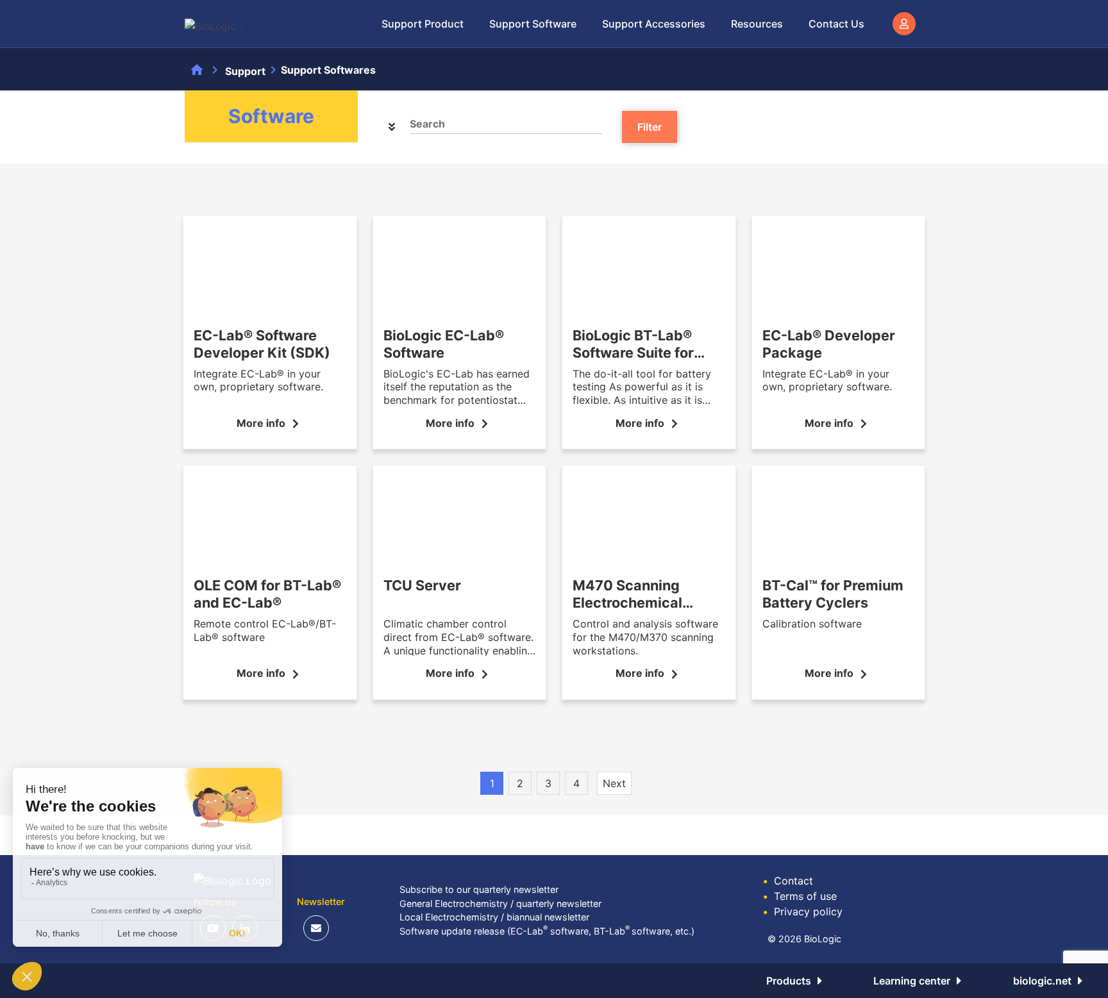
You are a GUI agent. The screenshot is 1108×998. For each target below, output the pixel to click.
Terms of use (800, 896)
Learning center (911, 980)
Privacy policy (803, 911)
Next (614, 783)
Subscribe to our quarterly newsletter (478, 889)
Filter (649, 127)
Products (788, 980)
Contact (788, 880)
